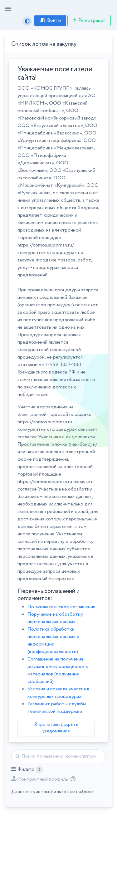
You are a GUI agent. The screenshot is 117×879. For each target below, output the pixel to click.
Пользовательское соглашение (61, 606)
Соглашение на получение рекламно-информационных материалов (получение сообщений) (57, 670)
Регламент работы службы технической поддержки (56, 707)
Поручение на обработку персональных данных (55, 618)
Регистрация (91, 20)
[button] (27, 769)
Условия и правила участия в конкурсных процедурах (58, 692)
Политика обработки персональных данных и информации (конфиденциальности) (53, 640)
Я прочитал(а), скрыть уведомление (56, 728)
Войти (54, 20)
